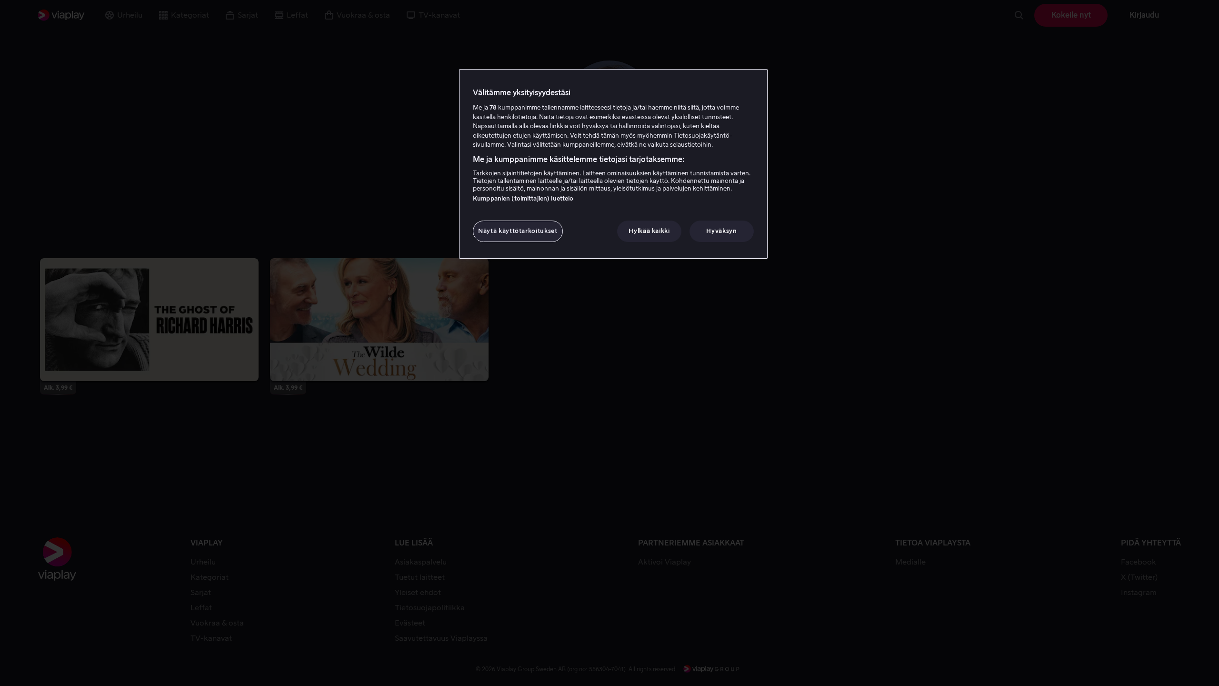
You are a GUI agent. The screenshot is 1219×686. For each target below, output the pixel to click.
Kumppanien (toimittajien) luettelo (523, 198)
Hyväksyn (721, 231)
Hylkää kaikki (649, 231)
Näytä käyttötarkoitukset (518, 231)
